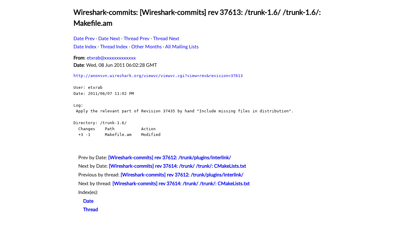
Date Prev (84, 38)
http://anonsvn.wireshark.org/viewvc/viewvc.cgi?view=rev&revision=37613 (158, 75)
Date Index (84, 46)
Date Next (109, 38)
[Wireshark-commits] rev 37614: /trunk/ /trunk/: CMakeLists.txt (177, 166)
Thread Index (114, 46)
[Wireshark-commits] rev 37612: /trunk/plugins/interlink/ (169, 157)
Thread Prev (136, 38)
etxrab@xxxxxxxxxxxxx (111, 58)
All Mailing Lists (182, 46)
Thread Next (166, 38)
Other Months (146, 46)
